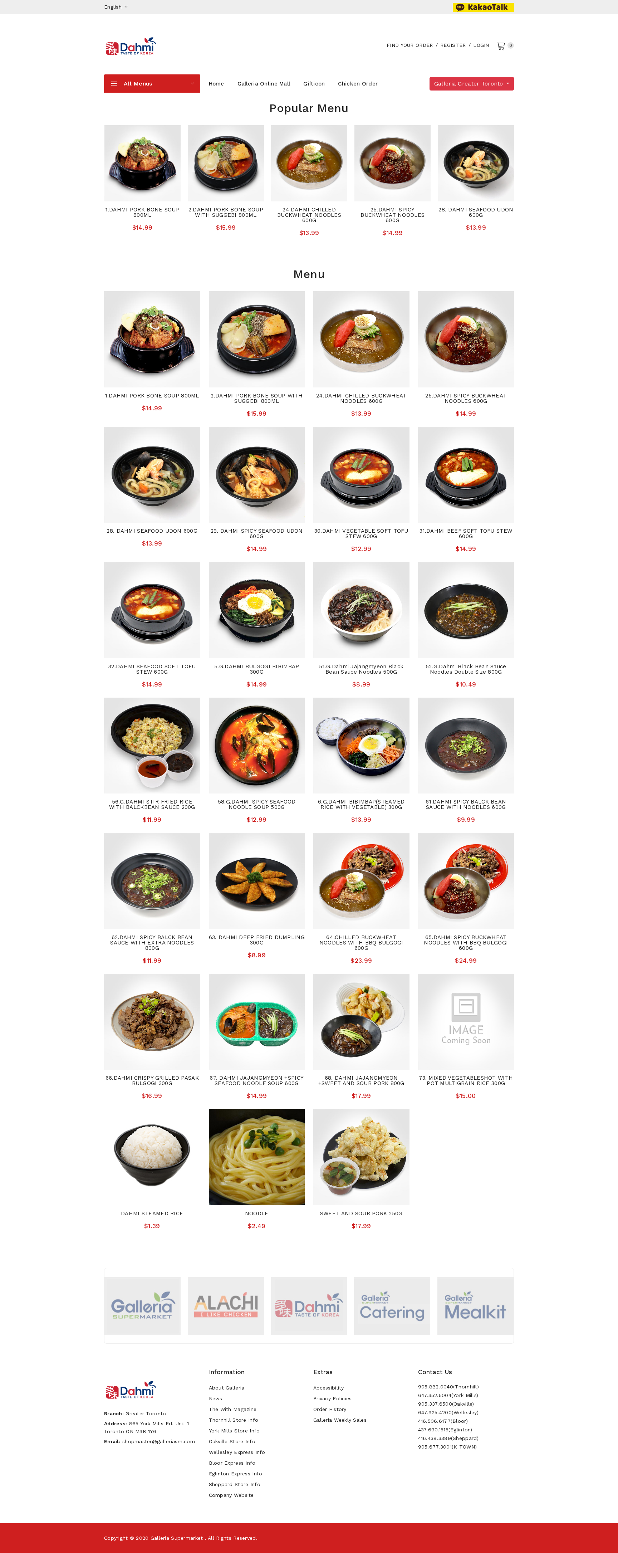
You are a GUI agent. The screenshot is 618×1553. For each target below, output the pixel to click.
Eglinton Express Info (236, 1473)
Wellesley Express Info (237, 1452)
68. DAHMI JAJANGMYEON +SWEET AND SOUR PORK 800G (361, 1080)
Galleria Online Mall (263, 83)
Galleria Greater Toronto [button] (469, 83)
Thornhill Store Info (234, 1420)
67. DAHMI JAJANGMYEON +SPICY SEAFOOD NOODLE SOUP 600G (257, 1080)
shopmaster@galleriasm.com (158, 1441)
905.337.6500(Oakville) (446, 1404)
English (113, 7)
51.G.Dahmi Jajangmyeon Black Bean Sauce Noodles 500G (361, 669)
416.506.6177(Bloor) (443, 1421)
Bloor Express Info (232, 1463)
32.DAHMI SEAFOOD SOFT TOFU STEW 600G (152, 669)
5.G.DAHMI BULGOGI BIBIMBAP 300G (256, 669)
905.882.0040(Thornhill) (448, 1387)
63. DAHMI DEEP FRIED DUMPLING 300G (257, 940)
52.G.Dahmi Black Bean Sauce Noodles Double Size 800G (466, 669)
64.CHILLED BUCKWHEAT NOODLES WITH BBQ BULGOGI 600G (361, 942)
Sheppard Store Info (234, 1484)
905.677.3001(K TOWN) (447, 1447)
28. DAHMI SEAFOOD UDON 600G (475, 212)
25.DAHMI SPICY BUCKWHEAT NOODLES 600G (392, 215)
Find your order (410, 45)
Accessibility (328, 1388)
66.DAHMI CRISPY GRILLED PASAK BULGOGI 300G (152, 1080)
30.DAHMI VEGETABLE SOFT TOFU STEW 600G (361, 533)
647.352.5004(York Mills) (448, 1395)
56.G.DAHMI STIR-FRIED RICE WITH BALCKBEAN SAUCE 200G (152, 804)
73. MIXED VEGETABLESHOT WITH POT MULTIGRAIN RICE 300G (466, 1080)
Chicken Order (358, 83)
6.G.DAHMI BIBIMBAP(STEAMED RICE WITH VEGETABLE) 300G (361, 804)
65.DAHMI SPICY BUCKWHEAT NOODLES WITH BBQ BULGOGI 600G (466, 942)
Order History (330, 1409)
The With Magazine (233, 1409)
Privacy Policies (332, 1398)
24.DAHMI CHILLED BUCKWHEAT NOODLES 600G (309, 215)
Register (453, 45)
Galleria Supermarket (177, 1538)
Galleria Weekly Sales (340, 1420)
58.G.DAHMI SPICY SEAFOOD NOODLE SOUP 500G (257, 804)
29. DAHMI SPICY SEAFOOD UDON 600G (257, 533)
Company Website (231, 1495)
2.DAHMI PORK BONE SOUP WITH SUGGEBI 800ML (225, 212)
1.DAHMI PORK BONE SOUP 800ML (143, 212)
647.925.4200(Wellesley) (448, 1412)
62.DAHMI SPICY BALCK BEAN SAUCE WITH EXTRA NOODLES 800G (152, 942)
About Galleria (227, 1388)
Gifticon (314, 83)
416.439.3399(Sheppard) (448, 1438)
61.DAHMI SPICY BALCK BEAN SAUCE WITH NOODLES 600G (466, 804)
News (215, 1398)
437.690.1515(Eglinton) (445, 1429)
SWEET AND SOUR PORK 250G (361, 1213)
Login (481, 45)
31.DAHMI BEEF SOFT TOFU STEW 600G (466, 533)
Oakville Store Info (232, 1441)
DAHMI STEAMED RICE (152, 1213)
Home (216, 83)
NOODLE (257, 1213)
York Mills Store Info (234, 1431)
